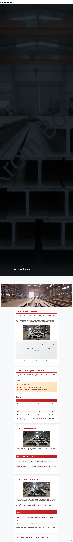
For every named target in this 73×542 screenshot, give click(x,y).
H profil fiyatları (21, 419)
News (68, 2)
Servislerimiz (58, 2)
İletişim (71, 2)
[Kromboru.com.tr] (7, 2)
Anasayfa (47, 2)
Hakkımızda (52, 2)
